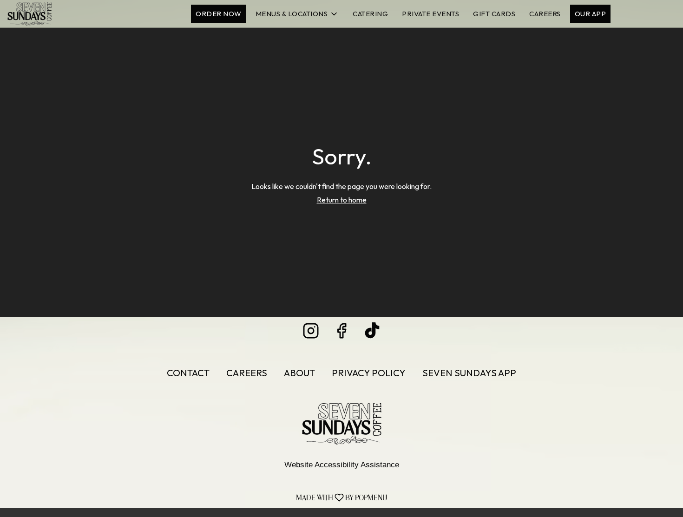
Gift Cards (494, 13)
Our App (590, 13)
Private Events (430, 13)
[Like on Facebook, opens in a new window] (341, 333)
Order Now (219, 13)
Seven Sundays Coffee (341, 424)
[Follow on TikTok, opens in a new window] (372, 333)
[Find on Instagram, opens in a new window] (310, 333)
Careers (545, 13)
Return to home (342, 199)
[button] (297, 14)
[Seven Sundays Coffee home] (49, 14)
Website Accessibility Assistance (341, 464)
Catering (370, 13)
